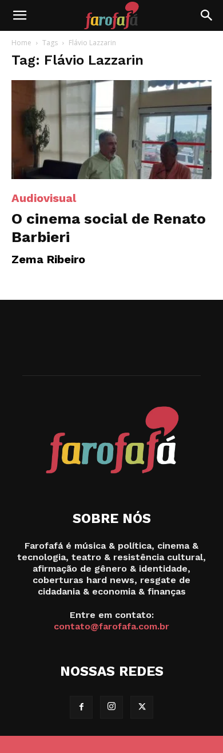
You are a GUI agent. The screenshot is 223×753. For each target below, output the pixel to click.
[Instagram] (111, 707)
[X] (141, 707)
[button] (19, 15)
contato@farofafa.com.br (111, 626)
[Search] (207, 15)
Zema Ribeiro (48, 259)
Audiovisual (43, 198)
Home (21, 42)
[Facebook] (81, 707)
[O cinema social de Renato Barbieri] (111, 129)
